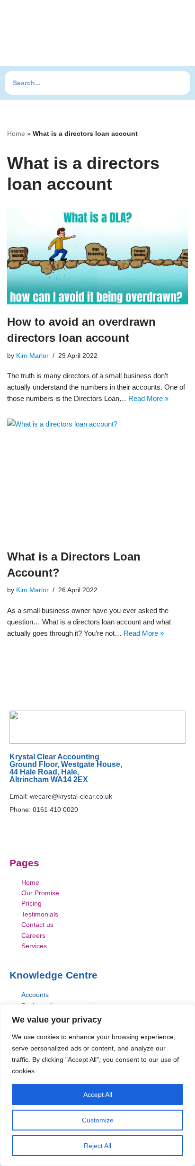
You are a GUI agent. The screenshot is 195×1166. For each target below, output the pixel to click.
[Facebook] (69, 827)
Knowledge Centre (53, 975)
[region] (97, 1085)
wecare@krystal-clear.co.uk (71, 796)
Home (16, 133)
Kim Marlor (32, 355)
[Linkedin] (107, 827)
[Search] (178, 83)
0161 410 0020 (55, 809)
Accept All (97, 1094)
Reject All (97, 1145)
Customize (98, 1120)
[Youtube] (88, 827)
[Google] (126, 827)
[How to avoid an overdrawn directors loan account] (97, 256)
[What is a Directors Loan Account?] (97, 478)
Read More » (148, 398)
